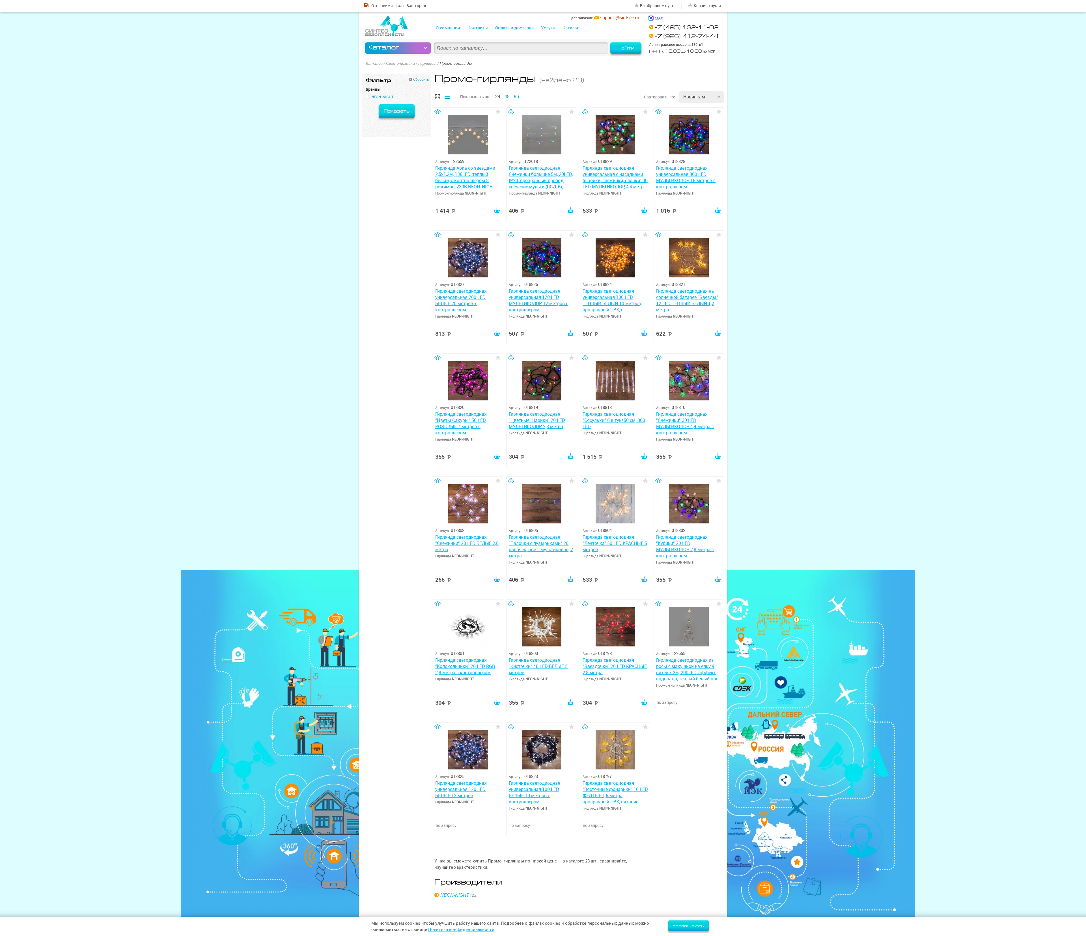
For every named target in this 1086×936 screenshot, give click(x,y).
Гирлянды (427, 63)
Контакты (477, 28)
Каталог (571, 28)
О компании (448, 28)
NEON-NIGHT (454, 895)
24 (497, 96)
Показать (397, 111)
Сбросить (421, 79)
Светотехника (400, 63)
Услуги (548, 28)
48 (507, 96)
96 (516, 96)
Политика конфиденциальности (461, 929)
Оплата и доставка (514, 28)
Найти (625, 48)
